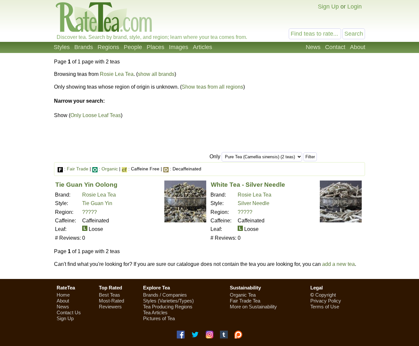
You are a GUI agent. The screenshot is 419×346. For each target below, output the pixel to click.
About (357, 47)
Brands (83, 47)
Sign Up (328, 6)
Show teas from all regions (212, 87)
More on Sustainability (253, 306)
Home (63, 295)
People (133, 47)
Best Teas (109, 295)
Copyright (325, 295)
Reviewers (110, 306)
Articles (202, 47)
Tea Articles (155, 312)
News (313, 47)
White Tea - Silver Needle (248, 184)
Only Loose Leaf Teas (95, 115)
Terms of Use (324, 306)
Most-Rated (111, 300)
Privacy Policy (325, 300)
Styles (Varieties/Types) (168, 300)
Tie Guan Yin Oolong (86, 184)
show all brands (156, 74)
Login (354, 6)
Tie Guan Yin (97, 203)
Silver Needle (253, 203)
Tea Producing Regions (167, 306)
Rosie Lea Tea (117, 74)
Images (178, 47)
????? (89, 212)
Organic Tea (243, 295)
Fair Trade (77, 168)
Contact (335, 47)
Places (155, 47)
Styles (62, 47)
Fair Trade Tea (245, 300)
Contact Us (69, 312)
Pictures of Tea (159, 318)
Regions (108, 47)
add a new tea (338, 264)
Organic (109, 168)
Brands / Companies (165, 295)
